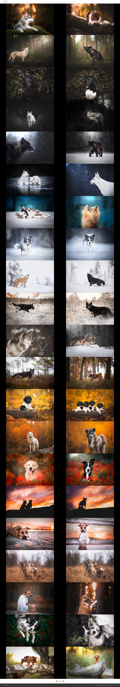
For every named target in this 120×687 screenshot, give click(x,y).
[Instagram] (60, 681)
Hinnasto (65, 1)
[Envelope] (63, 681)
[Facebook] (56, 681)
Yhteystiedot (73, 1)
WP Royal (7, 685)
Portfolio (46, 1)
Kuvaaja (53, 1)
